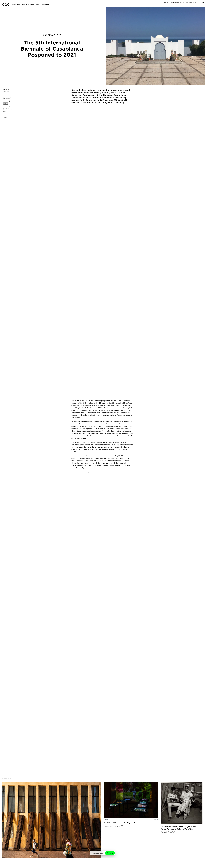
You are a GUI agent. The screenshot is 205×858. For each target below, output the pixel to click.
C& (6, 4)
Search (166, 2)
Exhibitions (164, 832)
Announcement (6, 98)
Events (182, 2)
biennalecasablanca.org (80, 472)
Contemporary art (7, 106)
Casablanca (6, 100)
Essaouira (5, 103)
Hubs (195, 2)
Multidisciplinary (7, 108)
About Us (189, 2)
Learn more (155, 819)
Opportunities (174, 2)
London (170, 832)
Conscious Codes (109, 826)
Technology (117, 826)
